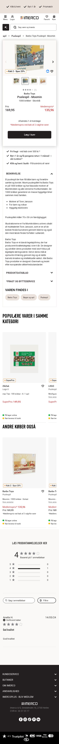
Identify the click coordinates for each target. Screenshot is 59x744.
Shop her (10, 9)
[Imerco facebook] (21, 720)
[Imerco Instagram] (25, 720)
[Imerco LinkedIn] (38, 720)
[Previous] (6, 62)
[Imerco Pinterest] (34, 720)
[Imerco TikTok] (29, 720)
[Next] (53, 62)
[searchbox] (19, 600)
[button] (29, 93)
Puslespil (16, 36)
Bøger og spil (28, 297)
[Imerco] (29, 17)
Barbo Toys (12, 297)
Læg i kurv (29, 134)
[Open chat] (6, 27)
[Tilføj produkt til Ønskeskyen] (47, 71)
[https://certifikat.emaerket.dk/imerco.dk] (26, 739)
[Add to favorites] (52, 71)
